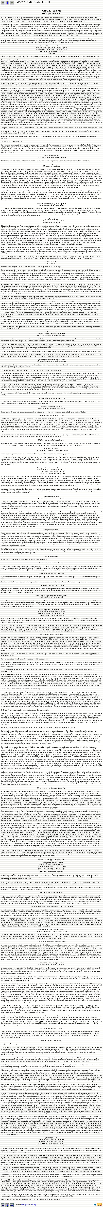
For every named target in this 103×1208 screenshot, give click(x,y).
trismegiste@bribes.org (28, 1204)
